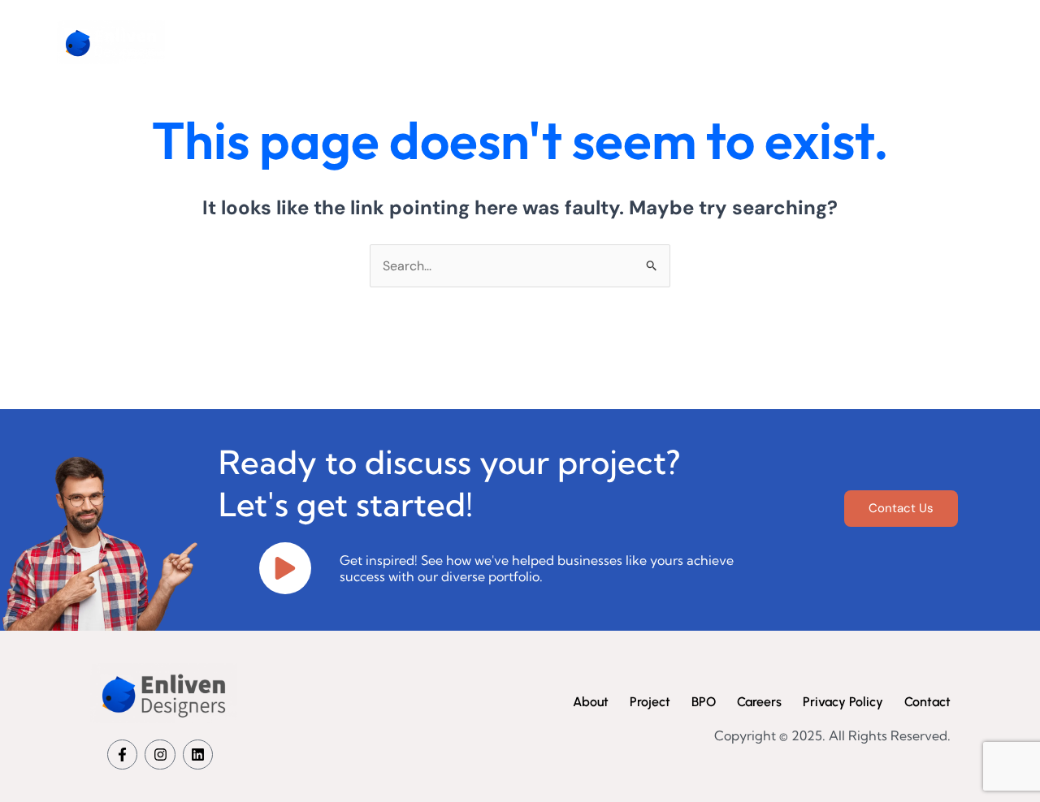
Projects (675, 42)
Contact (898, 42)
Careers (817, 42)
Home (526, 42)
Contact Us (901, 508)
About (598, 42)
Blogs (972, 42)
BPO (745, 42)
